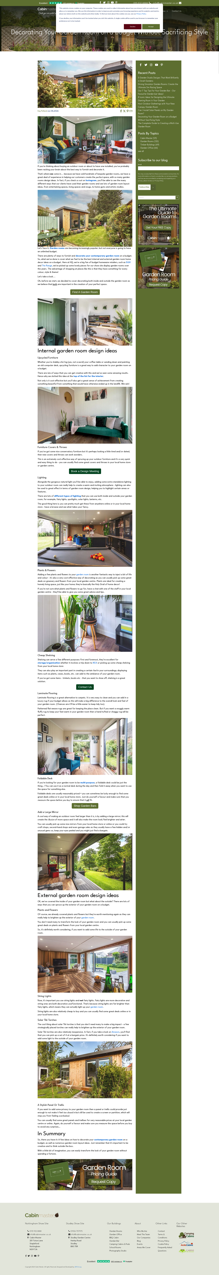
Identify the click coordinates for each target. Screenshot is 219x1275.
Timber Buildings (149, 145)
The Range (47, 266)
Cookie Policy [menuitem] (163, 1244)
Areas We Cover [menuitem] (143, 1248)
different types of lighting (67, 496)
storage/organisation (49, 663)
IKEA (95, 663)
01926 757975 (76, 1231)
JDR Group (77, 1267)
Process (162, 11)
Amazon (115, 1032)
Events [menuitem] (140, 1244)
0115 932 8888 (140, 3)
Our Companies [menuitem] (143, 1238)
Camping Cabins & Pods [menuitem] (119, 1244)
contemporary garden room (108, 1140)
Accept (151, 26)
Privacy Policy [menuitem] (163, 1241)
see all (141, 151)
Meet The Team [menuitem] (143, 1235)
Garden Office (149, 148)
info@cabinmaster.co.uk (165, 3)
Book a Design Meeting (85, 471)
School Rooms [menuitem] (115, 1248)
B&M (128, 262)
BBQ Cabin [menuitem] (114, 1238)
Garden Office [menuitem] (115, 1235)
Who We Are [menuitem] (142, 1231)
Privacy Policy (141, 14)
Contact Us (176, 11)
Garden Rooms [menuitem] (115, 1231)
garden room (82, 575)
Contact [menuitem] (161, 1231)
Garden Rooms (149, 141)
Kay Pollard (43, 111)
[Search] (177, 197)
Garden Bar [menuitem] (114, 1241)
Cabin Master (148, 138)
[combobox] (156, 197)
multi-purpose (87, 783)
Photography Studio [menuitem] (117, 1251)
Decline (132, 26)
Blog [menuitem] (139, 1241)
